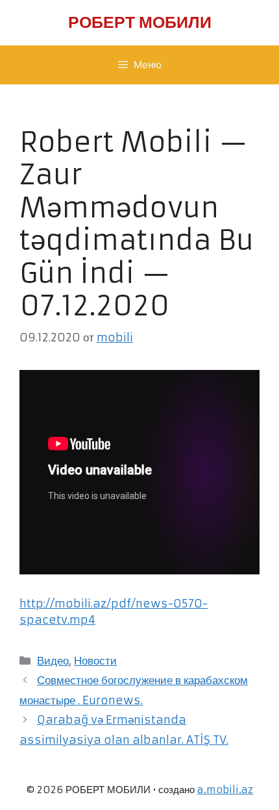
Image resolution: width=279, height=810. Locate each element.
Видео (53, 661)
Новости (95, 661)
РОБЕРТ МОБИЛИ (140, 22)
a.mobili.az (225, 789)
